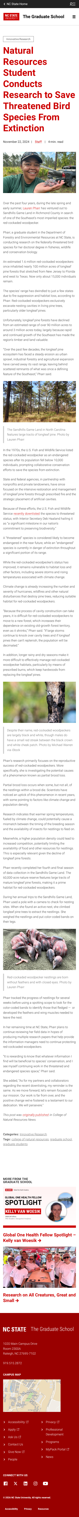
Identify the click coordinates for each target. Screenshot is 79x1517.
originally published (36, 1115)
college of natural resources (30, 1139)
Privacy (28, 1509)
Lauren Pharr (31, 208)
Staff (38, 142)
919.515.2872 (12, 1363)
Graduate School (61, 1139)
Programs (52, 1442)
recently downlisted (27, 513)
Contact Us (15, 1444)
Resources (43, 1509)
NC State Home (17, 4)
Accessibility (11, 1509)
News (49, 1457)
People (12, 1459)
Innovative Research (33, 1134)
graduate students (15, 1144)
